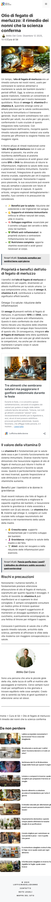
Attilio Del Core (25, 672)
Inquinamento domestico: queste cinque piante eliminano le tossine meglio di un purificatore (35, 821)
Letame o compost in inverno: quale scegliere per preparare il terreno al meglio (36, 778)
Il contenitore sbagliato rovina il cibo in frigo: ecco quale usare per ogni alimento (36, 850)
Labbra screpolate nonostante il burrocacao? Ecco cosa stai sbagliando (34, 736)
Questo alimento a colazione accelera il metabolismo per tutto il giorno (36, 793)
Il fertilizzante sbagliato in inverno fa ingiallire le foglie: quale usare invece (36, 864)
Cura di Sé (12, 39)
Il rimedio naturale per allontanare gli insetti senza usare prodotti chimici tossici (36, 807)
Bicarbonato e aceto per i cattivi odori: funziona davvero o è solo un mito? (36, 750)
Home (3, 716)
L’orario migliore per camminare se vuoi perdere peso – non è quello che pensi (35, 835)
